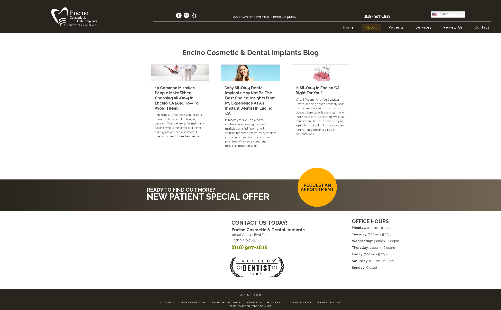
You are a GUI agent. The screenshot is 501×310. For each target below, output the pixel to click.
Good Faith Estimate (329, 302)
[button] (317, 187)
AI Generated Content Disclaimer (251, 306)
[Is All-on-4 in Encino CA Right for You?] (321, 73)
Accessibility (167, 302)
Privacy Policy (276, 302)
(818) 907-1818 (377, 16)
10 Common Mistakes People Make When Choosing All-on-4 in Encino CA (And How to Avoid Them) (177, 98)
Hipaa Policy (253, 302)
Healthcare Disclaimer (225, 302)
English (442, 14)
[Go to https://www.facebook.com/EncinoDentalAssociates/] (179, 16)
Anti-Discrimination (193, 302)
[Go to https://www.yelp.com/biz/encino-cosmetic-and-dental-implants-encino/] (194, 16)
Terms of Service (301, 302)
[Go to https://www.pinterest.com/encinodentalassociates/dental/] (186, 16)
